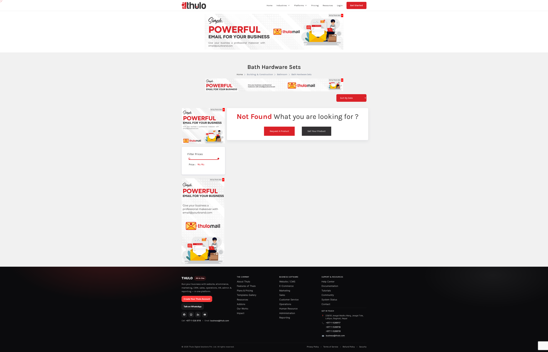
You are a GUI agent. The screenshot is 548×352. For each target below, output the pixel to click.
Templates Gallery (246, 295)
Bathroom (282, 74)
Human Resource (288, 308)
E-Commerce (286, 286)
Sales (282, 295)
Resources (242, 299)
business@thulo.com (219, 320)
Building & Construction (260, 74)
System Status (329, 299)
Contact (326, 304)
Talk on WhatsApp (193, 306)
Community (328, 295)
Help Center (328, 281)
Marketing (284, 290)
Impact (240, 313)
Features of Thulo (246, 286)
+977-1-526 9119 (193, 320)
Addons (241, 304)
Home (240, 74)
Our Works (242, 308)
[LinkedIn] (198, 314)
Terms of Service (330, 347)
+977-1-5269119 (333, 331)
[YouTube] (204, 314)
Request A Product (279, 131)
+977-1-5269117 (333, 323)
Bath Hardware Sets (301, 74)
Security (362, 347)
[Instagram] (191, 314)
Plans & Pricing (245, 290)
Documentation (330, 286)
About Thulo (243, 281)
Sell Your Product (317, 131)
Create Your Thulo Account (197, 299)
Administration (287, 313)
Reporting (284, 317)
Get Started (356, 5)
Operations (285, 304)
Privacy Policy (313, 347)
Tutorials (326, 290)
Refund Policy (349, 347)
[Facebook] (184, 314)
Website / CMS (287, 281)
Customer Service (289, 299)
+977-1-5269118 (333, 327)
